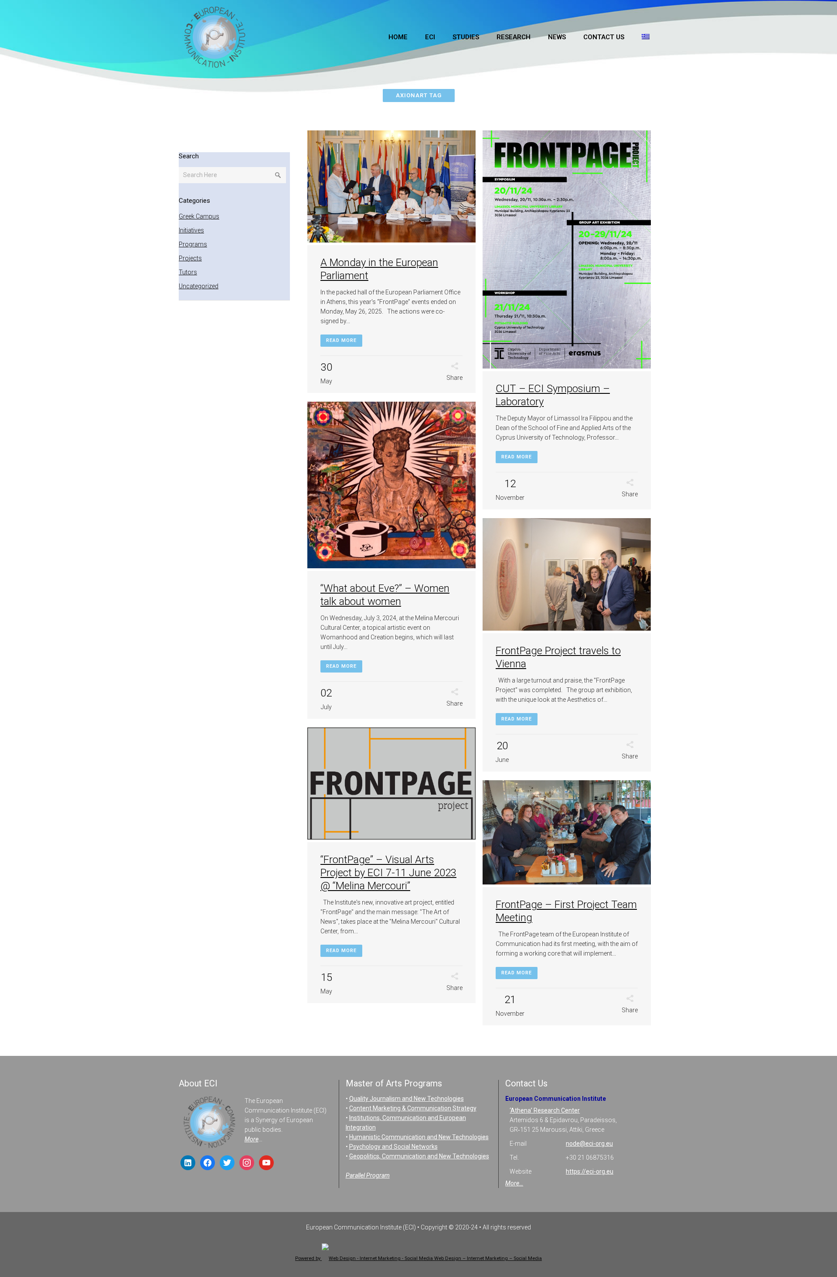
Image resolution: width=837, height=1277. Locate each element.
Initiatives (191, 230)
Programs (193, 244)
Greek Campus (199, 216)
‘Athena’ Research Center (545, 1110)
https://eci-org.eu (589, 1171)
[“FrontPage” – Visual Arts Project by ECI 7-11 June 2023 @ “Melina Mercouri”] (391, 784)
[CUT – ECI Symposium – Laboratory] (567, 251)
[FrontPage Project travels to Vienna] (567, 575)
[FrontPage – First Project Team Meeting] (567, 833)
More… (514, 1183)
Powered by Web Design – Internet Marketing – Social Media (418, 1258)
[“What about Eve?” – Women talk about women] (391, 486)
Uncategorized (198, 286)
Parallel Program (368, 1175)
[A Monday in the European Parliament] (391, 187)
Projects (190, 258)
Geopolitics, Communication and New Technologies (419, 1156)
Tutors (188, 272)
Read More (341, 340)
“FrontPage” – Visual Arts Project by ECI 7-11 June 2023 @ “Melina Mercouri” (388, 873)
